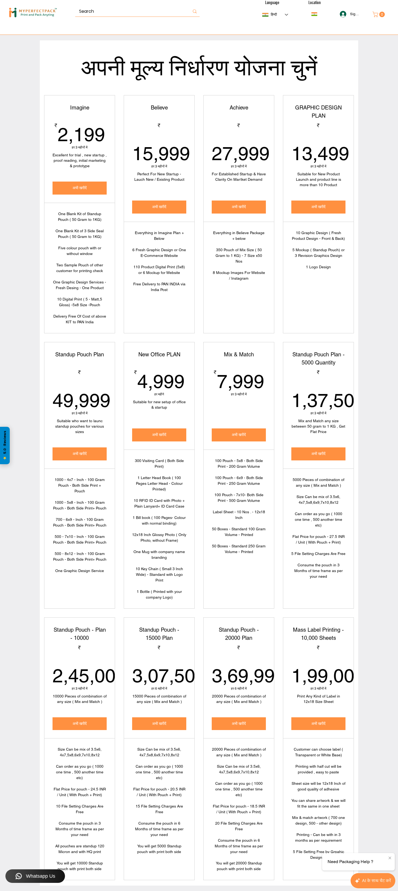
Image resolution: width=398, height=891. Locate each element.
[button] (314, 14)
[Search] (195, 11)
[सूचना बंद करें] (390, 858)
